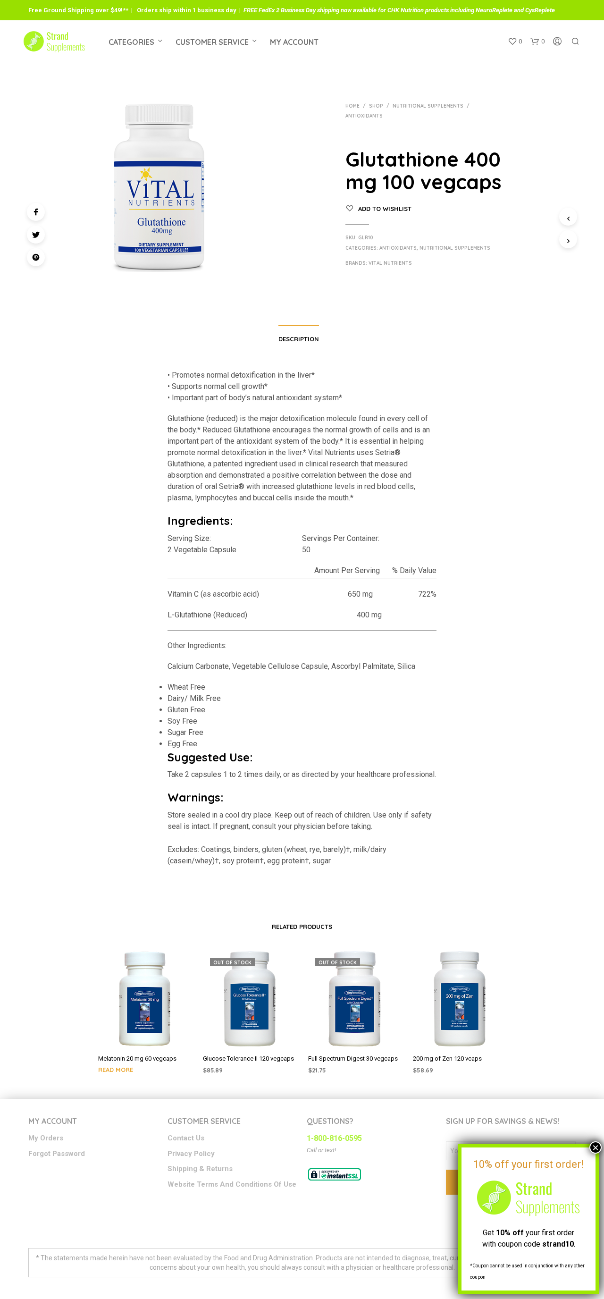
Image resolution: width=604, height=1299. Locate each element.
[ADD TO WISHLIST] (144, 1034)
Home (352, 106)
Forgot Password (56, 1153)
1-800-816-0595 (334, 1138)
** (125, 10)
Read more (115, 1069)
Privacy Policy (191, 1153)
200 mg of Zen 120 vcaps (447, 1058)
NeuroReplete (494, 10)
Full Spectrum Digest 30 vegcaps (353, 1058)
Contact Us (186, 1138)
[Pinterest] (36, 257)
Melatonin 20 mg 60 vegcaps (137, 1058)
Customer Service (212, 42)
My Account (294, 42)
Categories (131, 42)
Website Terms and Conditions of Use (232, 1184)
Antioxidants (364, 116)
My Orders (45, 1138)
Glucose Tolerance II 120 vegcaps (248, 1058)
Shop (376, 106)
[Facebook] (36, 212)
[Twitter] (36, 235)
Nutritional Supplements (428, 106)
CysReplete (540, 10)
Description (298, 339)
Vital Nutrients (390, 263)
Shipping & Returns (200, 1168)
